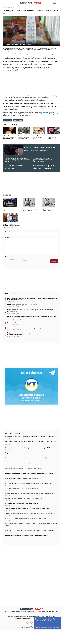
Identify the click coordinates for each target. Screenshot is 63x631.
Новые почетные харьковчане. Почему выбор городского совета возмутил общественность (30, 310)
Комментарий (8, 237)
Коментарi (54, 261)
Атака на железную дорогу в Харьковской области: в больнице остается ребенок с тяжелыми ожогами (31, 442)
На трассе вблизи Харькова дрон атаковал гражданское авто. (24, 498)
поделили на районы (47, 112)
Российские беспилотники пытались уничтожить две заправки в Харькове (27, 458)
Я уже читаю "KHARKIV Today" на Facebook (47, 627)
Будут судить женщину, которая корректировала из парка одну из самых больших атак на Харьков (30, 333)
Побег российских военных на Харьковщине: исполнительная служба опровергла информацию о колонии (32, 298)
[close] (60, 619)
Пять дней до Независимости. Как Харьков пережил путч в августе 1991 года (29, 448)
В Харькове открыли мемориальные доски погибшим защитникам (25, 518)
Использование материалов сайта (35, 616)
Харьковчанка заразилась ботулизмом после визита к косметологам (14, 166)
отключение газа (7, 120)
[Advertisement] (31, 83)
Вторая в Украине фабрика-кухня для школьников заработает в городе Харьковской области (31, 524)
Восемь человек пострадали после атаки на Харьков (21, 503)
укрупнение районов (17, 120)
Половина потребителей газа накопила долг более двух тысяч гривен (34, 103)
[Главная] (30, 3)
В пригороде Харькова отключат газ (18, 323)
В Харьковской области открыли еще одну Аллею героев (22, 463)
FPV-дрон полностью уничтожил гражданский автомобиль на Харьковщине (28, 483)
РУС (33, 626)
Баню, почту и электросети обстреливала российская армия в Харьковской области (30, 493)
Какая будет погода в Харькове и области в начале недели (23, 468)
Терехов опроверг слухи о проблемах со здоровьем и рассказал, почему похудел (32, 328)
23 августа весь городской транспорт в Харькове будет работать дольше (42, 159)
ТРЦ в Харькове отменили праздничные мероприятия (21, 488)
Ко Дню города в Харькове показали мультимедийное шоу (23, 478)
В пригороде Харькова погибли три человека (39, 147)
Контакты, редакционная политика (17, 616)
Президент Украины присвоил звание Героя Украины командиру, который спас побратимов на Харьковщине (31, 316)
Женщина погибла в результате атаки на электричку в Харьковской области (17, 159)
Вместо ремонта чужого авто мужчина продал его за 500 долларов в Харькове (29, 530)
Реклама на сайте (50, 616)
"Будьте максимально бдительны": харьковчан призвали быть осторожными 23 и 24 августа (44, 166)
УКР (54, 2)
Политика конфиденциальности (23, 618)
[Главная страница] (31, 609)
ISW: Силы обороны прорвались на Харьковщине (22, 304)
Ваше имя (7, 231)
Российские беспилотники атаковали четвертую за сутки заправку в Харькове (29, 436)
